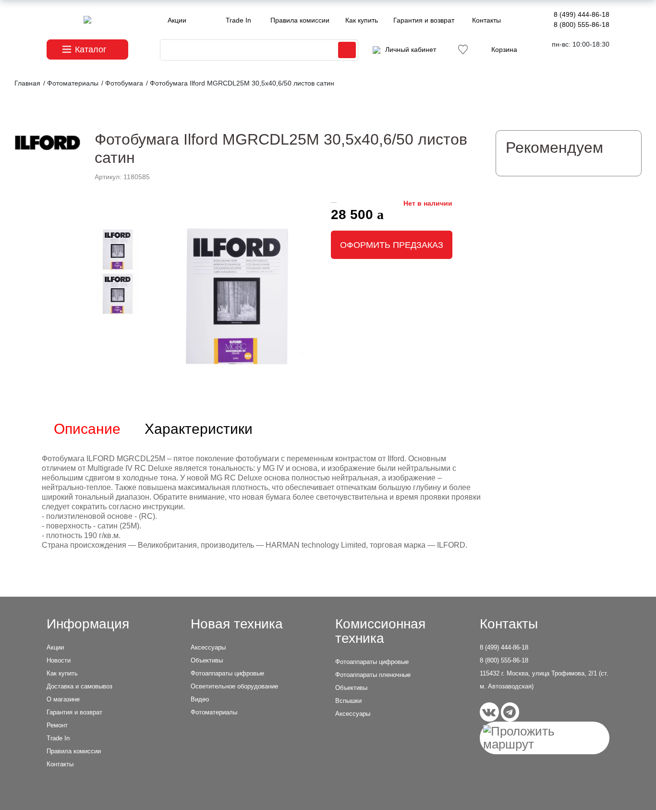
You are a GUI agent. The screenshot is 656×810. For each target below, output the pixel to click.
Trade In (238, 20)
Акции (177, 20)
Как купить (361, 20)
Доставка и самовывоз (79, 686)
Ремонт (57, 725)
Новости (59, 660)
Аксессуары (208, 647)
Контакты (486, 20)
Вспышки (348, 700)
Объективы (207, 660)
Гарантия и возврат (423, 20)
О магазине (63, 699)
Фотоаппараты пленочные (373, 674)
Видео (200, 699)
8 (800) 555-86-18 (581, 24)
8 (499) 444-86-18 (581, 14)
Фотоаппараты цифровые (227, 673)
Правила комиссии (299, 20)
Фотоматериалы (214, 712)
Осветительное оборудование (234, 686)
